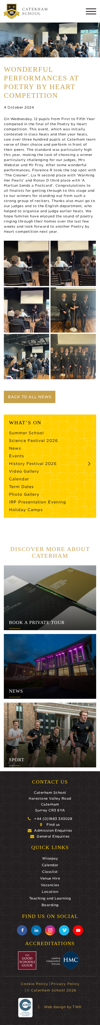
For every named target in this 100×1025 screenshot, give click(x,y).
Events (16, 456)
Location (50, 892)
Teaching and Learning (50, 898)
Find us (53, 825)
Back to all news (29, 397)
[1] (73, 263)
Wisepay (50, 858)
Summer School (26, 433)
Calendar (19, 479)
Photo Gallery (24, 494)
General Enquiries (53, 836)
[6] (73, 356)
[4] (26, 263)
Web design (55, 1007)
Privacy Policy (65, 984)
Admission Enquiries (53, 830)
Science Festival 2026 (33, 440)
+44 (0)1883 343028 (53, 819)
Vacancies (50, 885)
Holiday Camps (26, 510)
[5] (26, 356)
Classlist (50, 872)
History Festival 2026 (33, 463)
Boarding (50, 905)
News (15, 448)
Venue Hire (50, 878)
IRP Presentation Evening (37, 502)
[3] (26, 310)
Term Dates (21, 486)
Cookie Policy (34, 984)
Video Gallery (24, 471)
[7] (73, 310)
